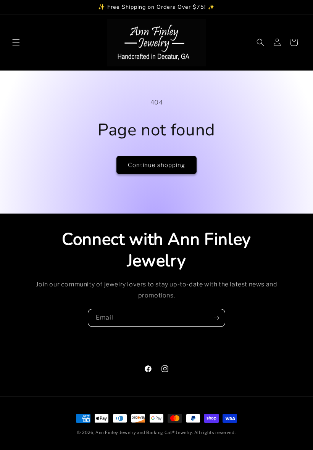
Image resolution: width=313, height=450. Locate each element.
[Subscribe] (216, 318)
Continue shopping (156, 165)
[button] (16, 42)
